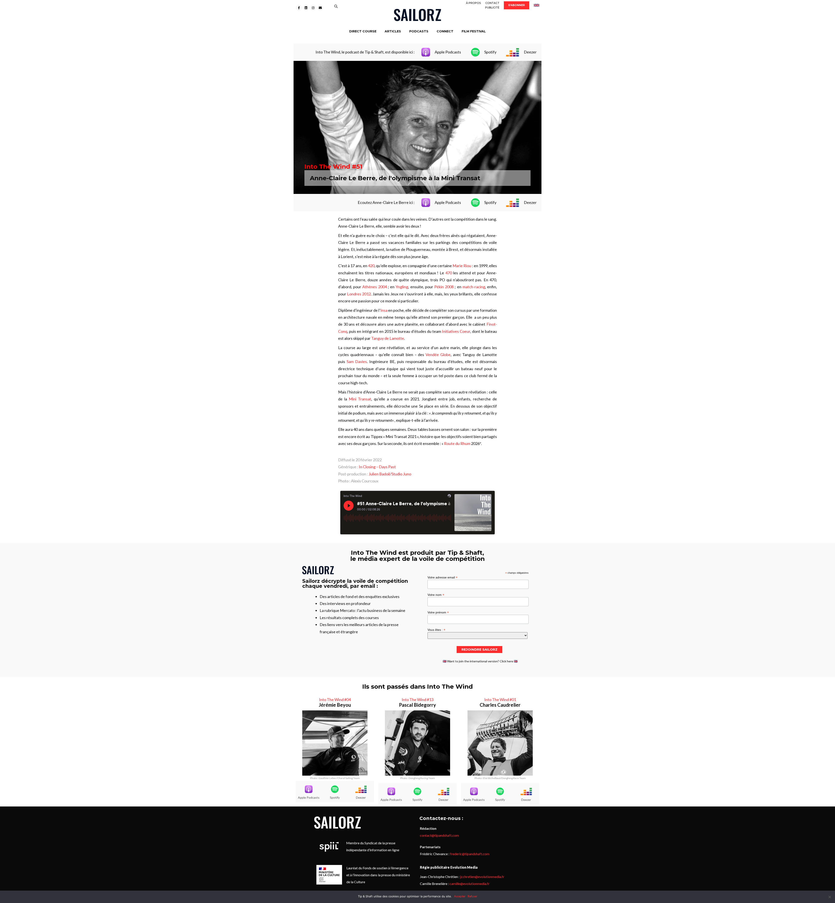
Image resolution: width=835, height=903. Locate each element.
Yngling (402, 286)
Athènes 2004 (374, 286)
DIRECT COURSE (362, 31)
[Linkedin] (306, 8)
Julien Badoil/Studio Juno (390, 473)
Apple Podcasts (448, 52)
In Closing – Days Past (377, 466)
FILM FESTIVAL (474, 31)
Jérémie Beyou (335, 705)
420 (371, 265)
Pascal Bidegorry (417, 705)
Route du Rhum (457, 443)
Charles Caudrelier (500, 705)
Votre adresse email (443, 577)
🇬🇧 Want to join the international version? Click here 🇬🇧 (480, 661)
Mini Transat (360, 399)
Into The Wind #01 (500, 699)
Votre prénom (438, 612)
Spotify (490, 52)
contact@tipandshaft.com (439, 835)
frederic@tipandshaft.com (469, 854)
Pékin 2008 (444, 286)
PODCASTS (418, 31)
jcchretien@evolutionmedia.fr (482, 877)
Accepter (460, 896)
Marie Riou (462, 265)
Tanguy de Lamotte (387, 338)
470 (448, 272)
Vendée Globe (438, 354)
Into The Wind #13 (417, 699)
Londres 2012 (359, 294)
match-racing (474, 286)
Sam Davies (357, 361)
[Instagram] (313, 8)
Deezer (530, 52)
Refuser (472, 896)
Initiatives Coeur (456, 331)
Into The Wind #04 (335, 699)
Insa (383, 310)
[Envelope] (320, 8)
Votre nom (436, 594)
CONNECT (445, 31)
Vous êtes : (436, 629)
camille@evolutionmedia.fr (469, 883)
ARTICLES (393, 31)
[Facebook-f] (299, 8)
